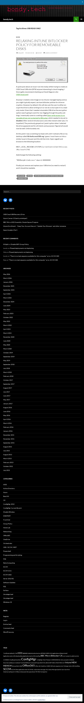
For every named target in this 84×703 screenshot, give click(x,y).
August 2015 (7, 447)
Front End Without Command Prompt (30, 662)
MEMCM (7, 665)
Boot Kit (6, 496)
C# (4, 500)
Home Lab (6, 528)
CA (61, 655)
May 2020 (6, 345)
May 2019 (6, 360)
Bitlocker (21, 176)
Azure (5, 492)
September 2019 (8, 356)
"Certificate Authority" (9, 653)
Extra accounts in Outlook (67, 660)
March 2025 (7, 298)
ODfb (20, 666)
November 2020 (8, 337)
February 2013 (8, 462)
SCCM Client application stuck (19, 669)
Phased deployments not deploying (22, 248)
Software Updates (9, 582)
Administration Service (34, 653)
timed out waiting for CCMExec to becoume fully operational (19, 672)
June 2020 (6, 341)
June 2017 (6, 396)
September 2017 (8, 384)
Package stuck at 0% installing (72, 666)
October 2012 (8, 466)
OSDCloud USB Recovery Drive (14, 214)
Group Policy (7, 524)
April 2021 (7, 329)
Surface (5, 590)
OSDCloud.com (22, 94)
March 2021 (7, 333)
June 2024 (6, 306)
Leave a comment (51, 53)
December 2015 (8, 435)
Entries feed (7, 624)
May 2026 (6, 274)
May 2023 (6, 309)
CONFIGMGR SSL (55, 660)
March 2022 (7, 325)
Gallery (21, 53)
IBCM (41, 662)
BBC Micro (46, 655)
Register (6, 616)
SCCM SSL (30, 669)
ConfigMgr (28, 659)
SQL (4, 586)
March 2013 (7, 458)
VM (36, 672)
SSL (47, 669)
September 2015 (8, 443)
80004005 (25, 653)
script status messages (40, 669)
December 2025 (8, 286)
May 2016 (6, 415)
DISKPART (7, 516)
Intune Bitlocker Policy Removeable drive (49, 176)
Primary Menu (81, 19)
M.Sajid (5, 244)
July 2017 (6, 392)
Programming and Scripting (12, 555)
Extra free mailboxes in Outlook (11, 662)
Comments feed (8, 628)
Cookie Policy (41, 699)
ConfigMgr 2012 (8, 504)
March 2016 (7, 423)
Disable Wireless (9, 512)
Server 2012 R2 (8, 579)
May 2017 (6, 400)
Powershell (7, 551)
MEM (74, 662)
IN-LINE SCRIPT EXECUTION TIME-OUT (54, 662)
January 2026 (7, 282)
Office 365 (38, 666)
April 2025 (7, 294)
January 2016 (7, 431)
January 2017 (7, 404)
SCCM (18, 37)
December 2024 (8, 302)
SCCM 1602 (7, 575)
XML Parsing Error (42, 672)
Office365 (6, 535)
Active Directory (9, 488)
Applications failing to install (59, 653)
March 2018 (7, 372)
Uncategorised (8, 594)
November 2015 (8, 439)
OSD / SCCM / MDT (10, 547)
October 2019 (8, 353)
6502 (5, 484)
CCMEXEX (6, 660)
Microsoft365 (15, 666)
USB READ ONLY (22, 178)
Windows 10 (7, 602)
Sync (63, 669)
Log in (5, 620)
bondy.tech (8, 19)
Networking (7, 531)
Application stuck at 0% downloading (13, 656)
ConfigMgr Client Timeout (43, 660)
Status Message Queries (54, 669)
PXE (4, 559)
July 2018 (6, 368)
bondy (39, 53)
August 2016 (7, 407)
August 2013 (7, 454)
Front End (6, 520)
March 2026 (7, 278)
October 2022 (8, 317)
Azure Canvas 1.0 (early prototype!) (15, 218)
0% (16, 653)
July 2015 (6, 451)
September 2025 (8, 290)
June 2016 (6, 411)
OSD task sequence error (56, 666)
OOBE (48, 666)
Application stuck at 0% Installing (31, 656)
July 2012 (6, 470)
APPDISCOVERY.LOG (46, 653)
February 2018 (8, 376)
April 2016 (7, 419)
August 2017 (7, 388)
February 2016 (8, 427)
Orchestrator (7, 543)
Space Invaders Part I (10, 230)
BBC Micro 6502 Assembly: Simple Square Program (20, 222)
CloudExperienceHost (15, 660)
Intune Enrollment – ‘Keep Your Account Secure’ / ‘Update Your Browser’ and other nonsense (34, 226)
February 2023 (8, 313)
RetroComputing (9, 563)
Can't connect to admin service (71, 656)
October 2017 (8, 380)
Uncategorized (8, 598)
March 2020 (7, 349)
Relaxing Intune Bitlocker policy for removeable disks (42, 45)
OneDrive (6, 539)
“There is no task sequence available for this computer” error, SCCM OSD (34, 256)
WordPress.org (8, 632)
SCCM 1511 (7, 571)
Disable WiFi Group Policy (20, 244)
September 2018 (8, 364)
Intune (30, 176)
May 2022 (6, 321)
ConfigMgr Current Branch (12, 508)
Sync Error (67, 669)
